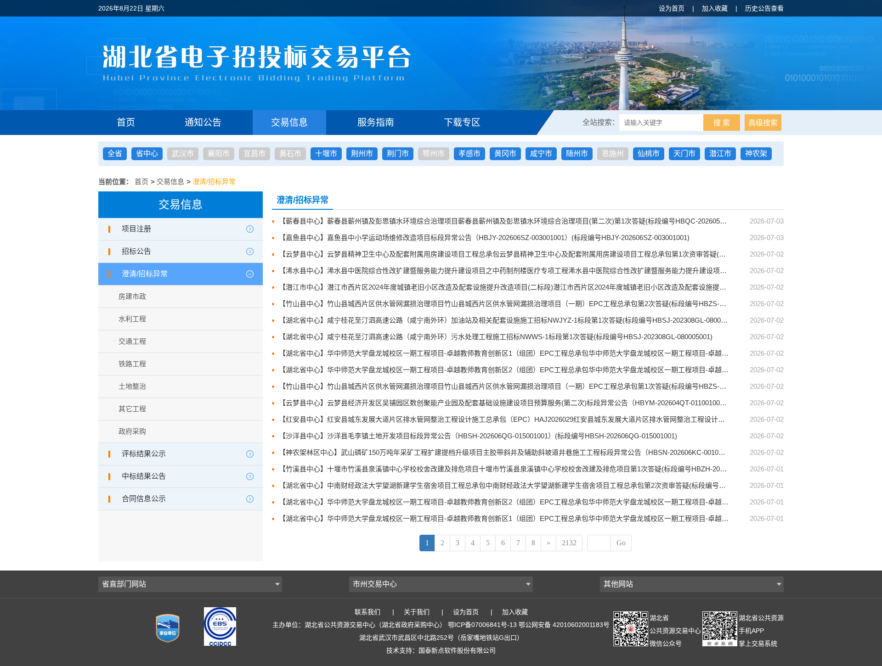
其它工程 (132, 409)
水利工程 (132, 319)
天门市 (684, 153)
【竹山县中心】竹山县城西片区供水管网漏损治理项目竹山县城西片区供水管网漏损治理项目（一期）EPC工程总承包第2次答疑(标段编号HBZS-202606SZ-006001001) (533, 304)
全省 (114, 153)
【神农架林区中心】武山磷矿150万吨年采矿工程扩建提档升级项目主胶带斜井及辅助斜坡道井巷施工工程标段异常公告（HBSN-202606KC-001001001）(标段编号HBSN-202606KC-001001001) (572, 452)
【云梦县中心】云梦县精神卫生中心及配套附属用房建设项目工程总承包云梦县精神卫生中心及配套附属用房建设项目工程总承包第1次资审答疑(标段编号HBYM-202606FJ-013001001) (558, 254)
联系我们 (367, 612)
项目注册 (136, 229)
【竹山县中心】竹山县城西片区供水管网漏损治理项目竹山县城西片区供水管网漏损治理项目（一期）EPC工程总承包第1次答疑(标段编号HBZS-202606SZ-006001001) (533, 386)
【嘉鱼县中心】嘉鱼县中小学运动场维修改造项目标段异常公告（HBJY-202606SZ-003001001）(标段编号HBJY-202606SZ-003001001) (484, 237)
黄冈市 (505, 153)
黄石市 (290, 153)
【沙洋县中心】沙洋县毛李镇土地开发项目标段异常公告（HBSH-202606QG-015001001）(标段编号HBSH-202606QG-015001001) (478, 436)
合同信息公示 (144, 499)
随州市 (577, 153)
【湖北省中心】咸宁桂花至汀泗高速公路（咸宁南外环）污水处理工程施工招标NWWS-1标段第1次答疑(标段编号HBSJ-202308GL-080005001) (495, 337)
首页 (126, 123)
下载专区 (462, 123)
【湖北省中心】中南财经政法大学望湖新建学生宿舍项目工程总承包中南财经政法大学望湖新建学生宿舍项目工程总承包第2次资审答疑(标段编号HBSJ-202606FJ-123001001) (543, 485)
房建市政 (132, 296)
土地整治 (132, 386)
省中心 (147, 153)
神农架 (756, 153)
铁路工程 (132, 364)
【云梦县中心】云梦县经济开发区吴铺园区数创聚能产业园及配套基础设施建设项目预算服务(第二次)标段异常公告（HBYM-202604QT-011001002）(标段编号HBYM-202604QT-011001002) (565, 403)
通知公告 (203, 123)
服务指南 (375, 123)
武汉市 (183, 153)
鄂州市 (434, 153)
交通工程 (132, 341)
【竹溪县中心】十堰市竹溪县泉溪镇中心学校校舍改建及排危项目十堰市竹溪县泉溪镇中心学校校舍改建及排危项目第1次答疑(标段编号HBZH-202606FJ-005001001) (529, 469)
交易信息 (289, 123)
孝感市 (469, 153)
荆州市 (362, 153)
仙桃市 (649, 153)
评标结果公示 (144, 454)
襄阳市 (219, 153)
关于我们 (417, 612)
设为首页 (671, 8)
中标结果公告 (144, 476)
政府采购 (132, 431)
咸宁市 (541, 153)
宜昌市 (254, 153)
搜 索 (721, 123)
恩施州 (613, 153)
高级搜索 (763, 123)
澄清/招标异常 (214, 181)
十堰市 (326, 153)
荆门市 (398, 153)
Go (621, 543)
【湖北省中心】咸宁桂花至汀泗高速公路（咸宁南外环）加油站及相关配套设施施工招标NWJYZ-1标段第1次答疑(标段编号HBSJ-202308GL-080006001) (510, 320)
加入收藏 (715, 8)
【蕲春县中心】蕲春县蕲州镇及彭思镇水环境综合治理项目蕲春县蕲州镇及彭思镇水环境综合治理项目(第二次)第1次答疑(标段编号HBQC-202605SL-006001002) (522, 221)
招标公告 (136, 251)
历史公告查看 (764, 8)
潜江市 (720, 153)
